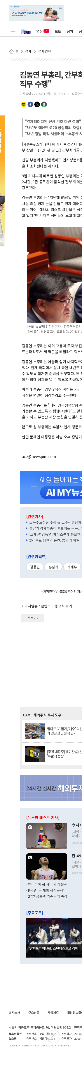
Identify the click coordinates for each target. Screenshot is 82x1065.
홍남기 (53, 566)
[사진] (46, 835)
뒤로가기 (34, 617)
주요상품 (34, 1012)
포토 (58, 31)
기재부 (72, 566)
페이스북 (30, 104)
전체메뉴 (13, 31)
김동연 (35, 566)
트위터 (37, 104)
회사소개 (14, 1012)
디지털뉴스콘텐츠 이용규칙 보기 (48, 606)
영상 (39, 31)
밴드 (44, 104)
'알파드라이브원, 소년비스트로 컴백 (53, 948)
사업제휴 (53, 1012)
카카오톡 (23, 104)
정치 (70, 31)
